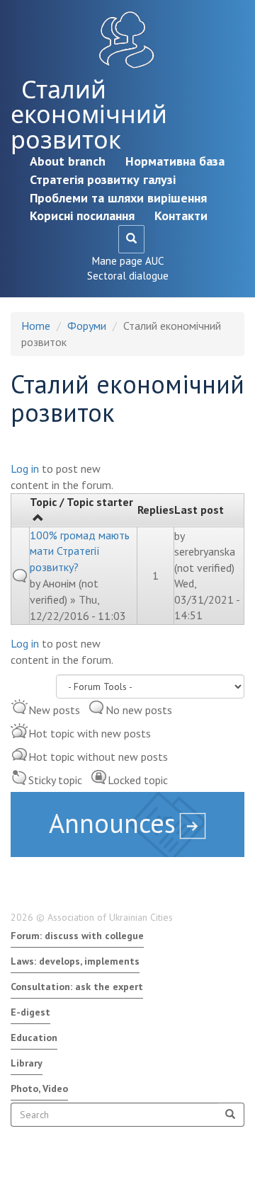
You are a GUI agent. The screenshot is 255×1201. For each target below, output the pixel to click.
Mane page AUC (128, 261)
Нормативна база (175, 161)
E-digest (30, 1012)
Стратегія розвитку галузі (103, 179)
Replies (155, 509)
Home (35, 325)
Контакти (181, 215)
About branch (68, 161)
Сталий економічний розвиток (89, 114)
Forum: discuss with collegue (77, 935)
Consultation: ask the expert (77, 986)
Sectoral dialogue (128, 275)
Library (26, 1063)
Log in (25, 468)
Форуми (86, 325)
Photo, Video (39, 1088)
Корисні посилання (82, 215)
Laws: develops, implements (75, 961)
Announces (112, 822)
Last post (199, 509)
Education (34, 1037)
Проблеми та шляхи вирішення (118, 198)
